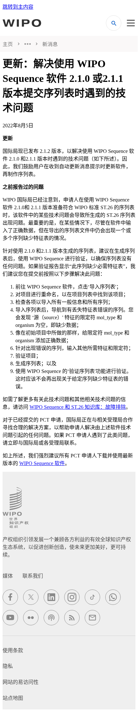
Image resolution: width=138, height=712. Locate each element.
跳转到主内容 (18, 7)
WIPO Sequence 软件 (42, 463)
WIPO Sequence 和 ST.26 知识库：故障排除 (78, 407)
